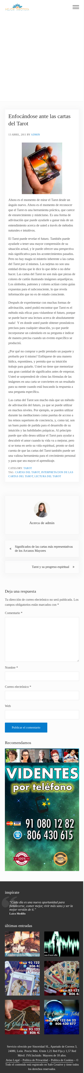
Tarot (27, 468)
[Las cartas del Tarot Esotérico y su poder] (61, 978)
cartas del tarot (27, 472)
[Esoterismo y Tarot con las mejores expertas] (22, 1017)
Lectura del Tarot (47, 476)
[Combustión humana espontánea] (22, 944)
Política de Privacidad (35, 1060)
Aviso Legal (13, 1060)
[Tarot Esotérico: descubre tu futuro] (22, 978)
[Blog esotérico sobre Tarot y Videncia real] (61, 1017)
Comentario (13, 613)
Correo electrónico (18, 686)
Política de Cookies (62, 1060)
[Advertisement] (42, 57)
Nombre (11, 667)
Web (8, 706)
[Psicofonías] (61, 944)
